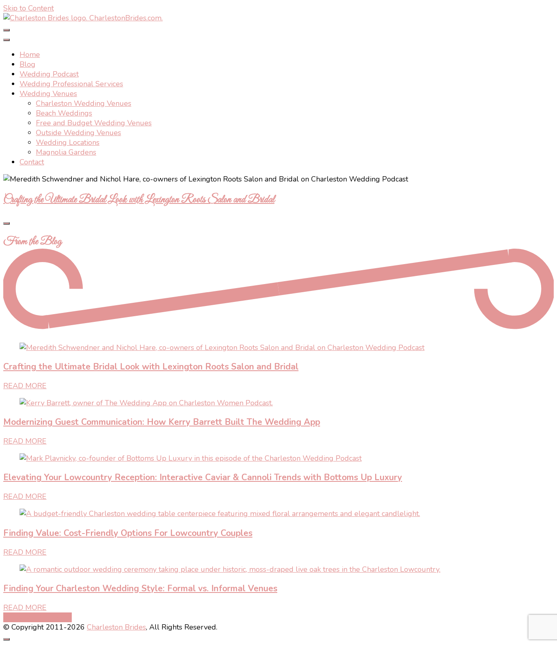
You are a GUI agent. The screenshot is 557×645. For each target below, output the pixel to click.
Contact (32, 162)
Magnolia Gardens (66, 152)
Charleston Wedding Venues (83, 103)
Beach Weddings (64, 113)
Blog (27, 64)
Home (30, 54)
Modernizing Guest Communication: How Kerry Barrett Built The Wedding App (161, 422)
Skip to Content (28, 8)
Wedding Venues (48, 93)
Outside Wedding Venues (78, 133)
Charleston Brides (116, 627)
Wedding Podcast (49, 74)
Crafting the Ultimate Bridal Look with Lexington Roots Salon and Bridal (138, 200)
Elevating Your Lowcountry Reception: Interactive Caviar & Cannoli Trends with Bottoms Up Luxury (202, 477)
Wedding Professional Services (71, 84)
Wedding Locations (67, 142)
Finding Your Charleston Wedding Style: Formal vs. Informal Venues (140, 588)
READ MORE (24, 386)
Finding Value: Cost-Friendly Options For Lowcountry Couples (127, 533)
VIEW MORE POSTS (37, 617)
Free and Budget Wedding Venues (94, 123)
